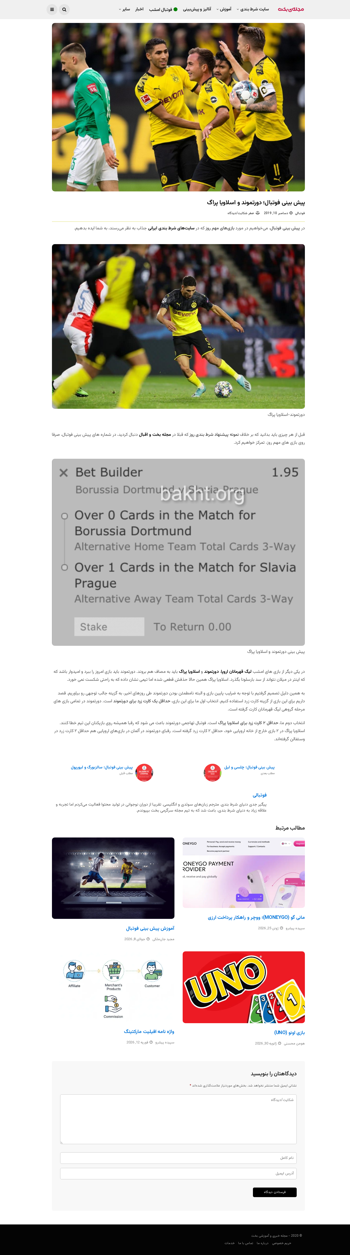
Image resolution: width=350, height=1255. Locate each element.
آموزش (225, 9)
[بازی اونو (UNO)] (244, 987)
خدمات (229, 1243)
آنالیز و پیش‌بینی (197, 9)
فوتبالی (300, 213)
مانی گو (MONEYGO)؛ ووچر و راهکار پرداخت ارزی (256, 918)
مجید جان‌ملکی (163, 939)
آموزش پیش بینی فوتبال (150, 929)
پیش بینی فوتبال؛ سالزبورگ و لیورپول (102, 770)
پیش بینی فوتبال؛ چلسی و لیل (249, 770)
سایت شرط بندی (254, 9)
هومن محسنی (294, 1043)
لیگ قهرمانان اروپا (236, 671)
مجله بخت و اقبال (155, 434)
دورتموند (211, 671)
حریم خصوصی (281, 1243)
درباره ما (263, 1243)
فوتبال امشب (161, 10)
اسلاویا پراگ (190, 671)
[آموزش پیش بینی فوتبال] (113, 878)
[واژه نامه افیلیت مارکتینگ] (113, 986)
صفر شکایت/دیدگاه (241, 213)
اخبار (139, 9)
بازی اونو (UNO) (289, 1033)
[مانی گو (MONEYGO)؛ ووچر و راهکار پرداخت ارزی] (244, 872)
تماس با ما (245, 1243)
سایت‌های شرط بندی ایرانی (170, 228)
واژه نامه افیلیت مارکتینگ (149, 1032)
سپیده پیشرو (295, 928)
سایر (126, 9)
